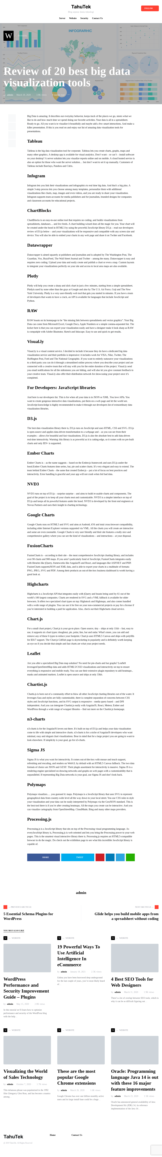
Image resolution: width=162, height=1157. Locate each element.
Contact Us (77, 1135)
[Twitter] (9, 8)
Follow (148, 8)
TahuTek (81, 6)
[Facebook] (4, 8)
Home (53, 1135)
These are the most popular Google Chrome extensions (76, 1077)
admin (10, 95)
